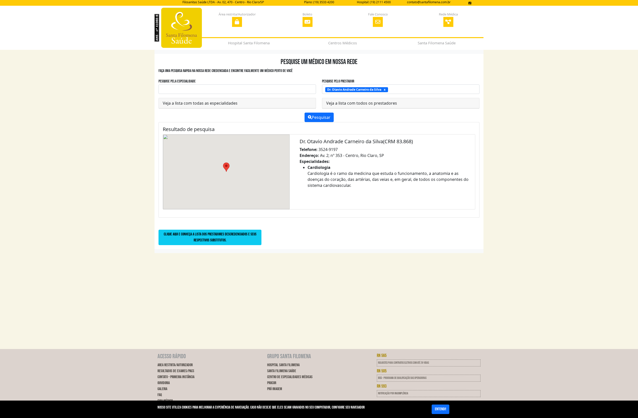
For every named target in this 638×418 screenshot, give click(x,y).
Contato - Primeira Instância (176, 377)
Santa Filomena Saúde (281, 371)
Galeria (162, 389)
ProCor (271, 383)
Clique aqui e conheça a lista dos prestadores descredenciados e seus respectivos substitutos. (210, 237)
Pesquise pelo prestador (338, 81)
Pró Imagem (274, 389)
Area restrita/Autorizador (175, 365)
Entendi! (440, 409)
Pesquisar (321, 117)
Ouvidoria (164, 383)
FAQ (160, 395)
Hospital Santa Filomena (283, 365)
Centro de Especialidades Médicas (290, 377)
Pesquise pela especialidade (177, 81)
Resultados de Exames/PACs (176, 371)
